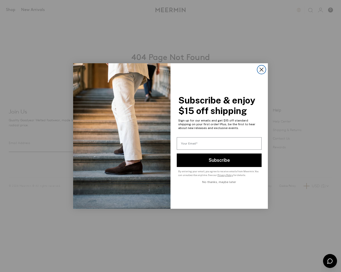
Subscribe (219, 160)
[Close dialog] (261, 69)
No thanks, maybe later (219, 182)
